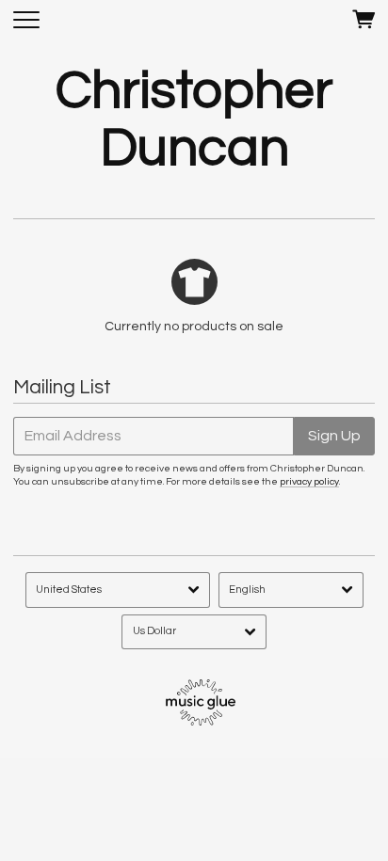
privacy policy (309, 481)
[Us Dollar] (194, 631)
